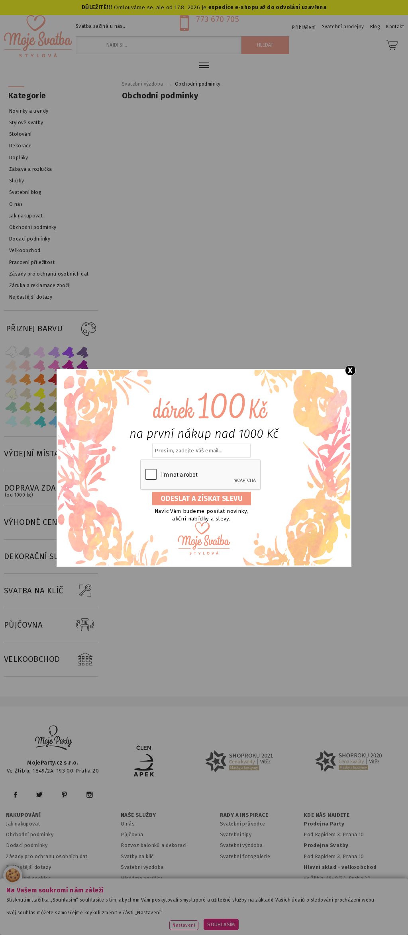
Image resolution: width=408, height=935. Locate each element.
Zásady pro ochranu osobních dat (47, 856)
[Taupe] (25, 393)
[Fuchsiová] (54, 366)
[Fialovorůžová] (82, 352)
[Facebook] (15, 794)
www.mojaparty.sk (118, 909)
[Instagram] (89, 794)
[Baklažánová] (82, 366)
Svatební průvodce (242, 824)
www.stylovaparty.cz (239, 920)
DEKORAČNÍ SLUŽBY (41, 556)
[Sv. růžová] (25, 366)
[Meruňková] (25, 380)
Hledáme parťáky (141, 878)
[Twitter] (39, 794)
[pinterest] (64, 794)
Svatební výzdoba (142, 867)
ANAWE (279, 930)
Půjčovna (132, 834)
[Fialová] (54, 352)
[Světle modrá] (54, 421)
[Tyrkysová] (39, 421)
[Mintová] (25, 421)
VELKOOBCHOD (32, 659)
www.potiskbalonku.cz (170, 920)
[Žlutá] (39, 393)
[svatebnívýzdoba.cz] (54, 738)
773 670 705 (217, 19)
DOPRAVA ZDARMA (38, 490)
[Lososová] (11, 366)
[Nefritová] (11, 407)
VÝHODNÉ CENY (33, 522)
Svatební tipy (235, 834)
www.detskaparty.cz (258, 909)
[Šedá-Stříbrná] (25, 352)
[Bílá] (11, 352)
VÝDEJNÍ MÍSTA (31, 453)
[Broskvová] (11, 380)
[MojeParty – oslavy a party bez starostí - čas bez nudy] (38, 36)
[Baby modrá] (11, 421)
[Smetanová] (11, 393)
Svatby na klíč (137, 856)
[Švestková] (68, 352)
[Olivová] (39, 407)
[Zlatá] (54, 393)
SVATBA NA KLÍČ (33, 590)
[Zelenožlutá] (25, 407)
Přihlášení (304, 27)
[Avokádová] (54, 407)
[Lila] (39, 352)
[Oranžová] (39, 380)
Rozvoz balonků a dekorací (153, 845)
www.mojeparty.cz (60, 909)
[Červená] (54, 380)
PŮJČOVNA (23, 625)
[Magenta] (68, 366)
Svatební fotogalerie (245, 856)
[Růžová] (39, 366)
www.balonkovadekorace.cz (332, 909)
